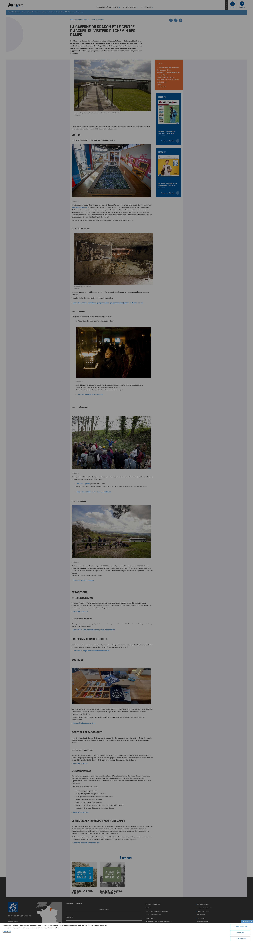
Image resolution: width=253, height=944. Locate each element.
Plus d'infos (7, 931)
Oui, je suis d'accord (240, 926)
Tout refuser (241, 939)
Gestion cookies (247, 921)
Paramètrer (240, 932)
